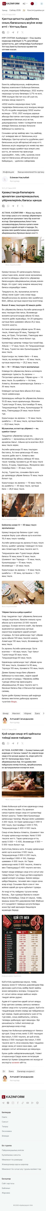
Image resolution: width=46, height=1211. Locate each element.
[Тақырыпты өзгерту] (33, 4)
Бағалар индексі (25, 1071)
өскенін (15, 1062)
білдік (14, 701)
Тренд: (5, 10)
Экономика (7, 1131)
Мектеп (16, 713)
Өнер (5, 713)
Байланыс (6, 1188)
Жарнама (6, 1193)
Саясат (5, 1122)
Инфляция (8, 172)
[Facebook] (17, 32)
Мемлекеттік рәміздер (12, 1159)
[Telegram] (12, 32)
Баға (37, 713)
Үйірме (27, 713)
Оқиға (4, 1117)
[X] (22, 32)
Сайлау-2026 (15, 10)
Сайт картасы (8, 1183)
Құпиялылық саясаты (11, 1155)
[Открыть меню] (42, 3)
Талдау (5, 1126)
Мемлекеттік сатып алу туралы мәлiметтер (21, 1169)
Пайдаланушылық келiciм (13, 1150)
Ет (4, 1071)
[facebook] (18, 1103)
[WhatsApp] (8, 32)
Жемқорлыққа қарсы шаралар (15, 1164)
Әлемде (5, 1136)
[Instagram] (3, 32)
